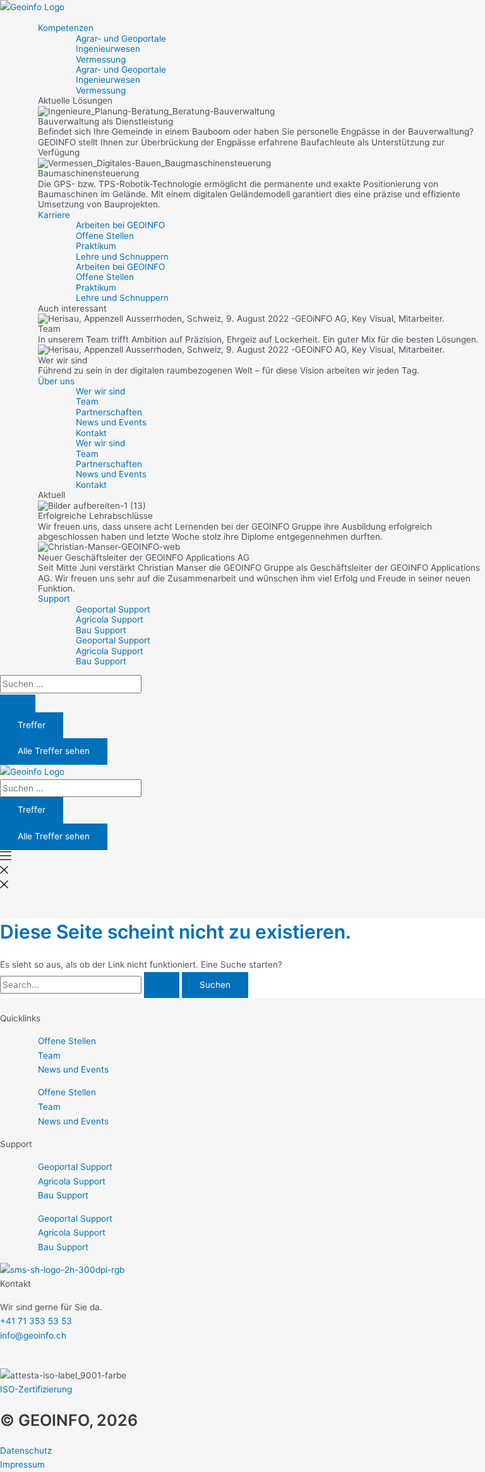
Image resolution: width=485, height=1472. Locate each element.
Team (87, 401)
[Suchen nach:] (91, 985)
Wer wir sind (100, 391)
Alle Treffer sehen (54, 751)
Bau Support (101, 630)
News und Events (111, 422)
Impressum (22, 1464)
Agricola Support (109, 619)
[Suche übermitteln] (161, 985)
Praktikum (96, 246)
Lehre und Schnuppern (122, 257)
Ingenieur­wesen (108, 49)
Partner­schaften (109, 412)
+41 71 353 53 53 (36, 1321)
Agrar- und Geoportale (121, 38)
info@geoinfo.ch (33, 1335)
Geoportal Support (113, 609)
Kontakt (91, 433)
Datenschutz (26, 1450)
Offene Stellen (105, 236)
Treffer (31, 725)
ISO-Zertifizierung (36, 1389)
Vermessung (101, 59)
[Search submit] (17, 703)
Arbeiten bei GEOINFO (120, 225)
